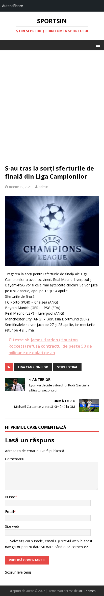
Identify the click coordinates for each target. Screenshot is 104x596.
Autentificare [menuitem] (12, 6)
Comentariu (14, 458)
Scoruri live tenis (18, 572)
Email (9, 511)
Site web (12, 526)
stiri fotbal (67, 367)
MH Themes (87, 591)
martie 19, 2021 (20, 186)
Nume (10, 496)
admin (43, 186)
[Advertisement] (52, 110)
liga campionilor (33, 367)
